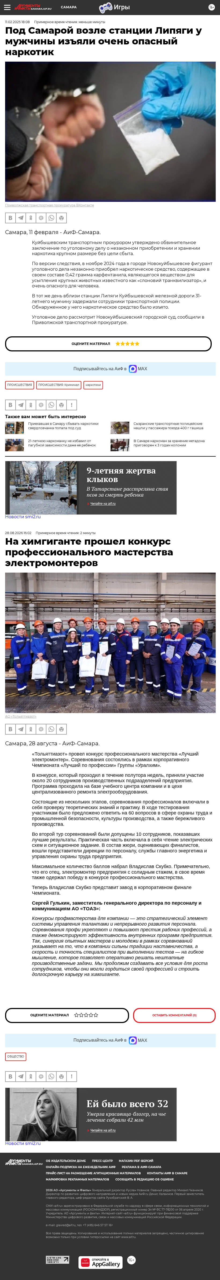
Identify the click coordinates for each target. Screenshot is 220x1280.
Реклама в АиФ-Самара (141, 1167)
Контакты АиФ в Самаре (167, 1173)
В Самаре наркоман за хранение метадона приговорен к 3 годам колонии (169, 443)
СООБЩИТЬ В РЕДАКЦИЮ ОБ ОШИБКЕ (144, 1179)
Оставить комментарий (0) (174, 1015)
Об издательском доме (66, 1161)
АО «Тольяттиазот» (20, 716)
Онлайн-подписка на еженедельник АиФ (81, 1167)
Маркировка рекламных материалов (77, 1179)
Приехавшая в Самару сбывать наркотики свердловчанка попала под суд (63, 426)
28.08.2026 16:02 (18, 533)
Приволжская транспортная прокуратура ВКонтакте (49, 205)
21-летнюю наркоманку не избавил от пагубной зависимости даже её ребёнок (62, 443)
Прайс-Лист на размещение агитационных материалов (93, 1173)
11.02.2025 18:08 (17, 22)
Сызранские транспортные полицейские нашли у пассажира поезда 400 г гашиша (168, 426)
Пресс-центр (102, 1161)
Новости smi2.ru (23, 516)
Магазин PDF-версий (136, 1161)
